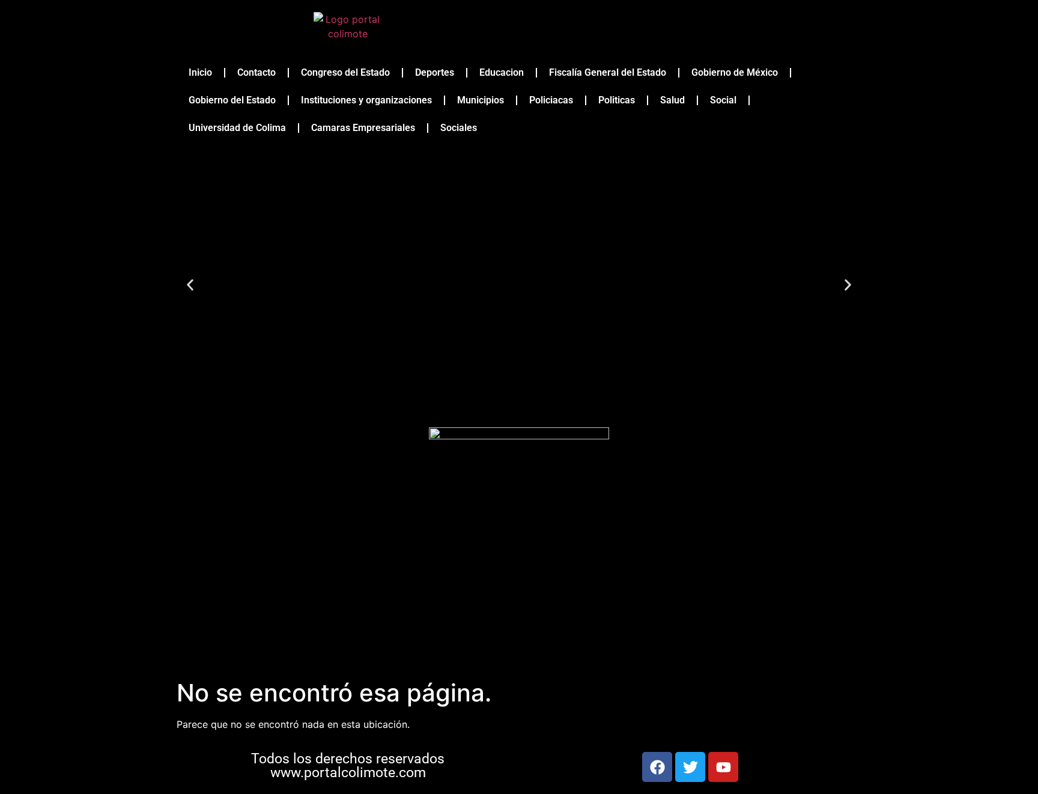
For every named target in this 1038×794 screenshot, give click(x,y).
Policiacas (551, 100)
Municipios (480, 100)
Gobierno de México (734, 72)
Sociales (458, 127)
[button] (190, 284)
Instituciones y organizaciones (366, 100)
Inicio (200, 72)
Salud (672, 100)
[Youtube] (723, 767)
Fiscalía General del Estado (607, 72)
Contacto (256, 72)
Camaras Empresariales (363, 127)
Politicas (616, 100)
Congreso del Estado (345, 72)
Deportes (434, 72)
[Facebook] (657, 767)
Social (723, 100)
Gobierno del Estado (232, 100)
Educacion (501, 72)
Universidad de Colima (237, 127)
